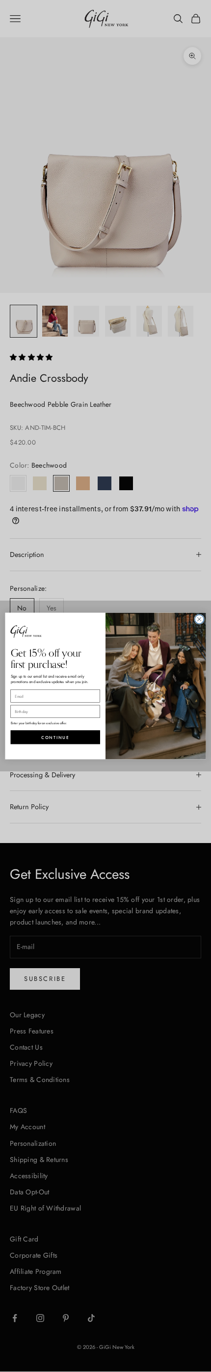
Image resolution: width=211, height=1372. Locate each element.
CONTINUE (55, 737)
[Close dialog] (199, 619)
